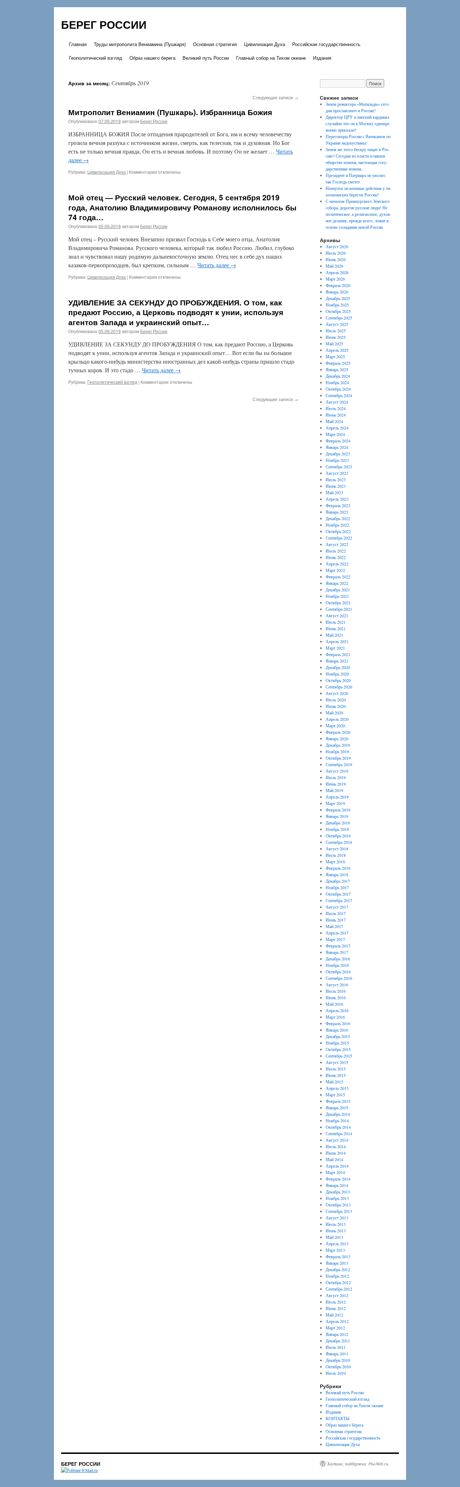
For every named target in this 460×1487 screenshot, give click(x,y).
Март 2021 (335, 648)
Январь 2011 (337, 1353)
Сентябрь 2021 (339, 609)
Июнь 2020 (336, 706)
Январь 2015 (337, 1107)
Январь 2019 (337, 816)
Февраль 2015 (338, 1101)
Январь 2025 (337, 369)
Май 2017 (334, 926)
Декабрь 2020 (338, 667)
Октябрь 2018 (338, 835)
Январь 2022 (337, 583)
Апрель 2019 (337, 797)
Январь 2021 (337, 661)
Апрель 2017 (337, 933)
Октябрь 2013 (338, 1205)
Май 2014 (334, 1159)
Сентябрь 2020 (339, 687)
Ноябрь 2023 (337, 460)
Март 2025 (335, 356)
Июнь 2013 (336, 1230)
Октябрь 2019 (338, 758)
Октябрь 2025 (338, 311)
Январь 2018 (337, 874)
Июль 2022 (336, 551)
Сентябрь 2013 (339, 1211)
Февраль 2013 (338, 1256)
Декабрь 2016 (338, 958)
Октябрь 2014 (338, 1127)
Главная (78, 44)
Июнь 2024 (336, 415)
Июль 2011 (336, 1347)
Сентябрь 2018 (339, 842)
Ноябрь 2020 (337, 674)
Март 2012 (335, 1328)
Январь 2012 (337, 1334)
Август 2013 (337, 1217)
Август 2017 (337, 907)
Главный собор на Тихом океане (271, 57)
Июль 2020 (336, 699)
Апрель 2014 (337, 1166)
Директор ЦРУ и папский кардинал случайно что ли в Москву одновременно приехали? (358, 123)
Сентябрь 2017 (339, 900)
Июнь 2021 (336, 628)
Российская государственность (326, 44)
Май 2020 (334, 712)
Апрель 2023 (337, 499)
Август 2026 (337, 246)
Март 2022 (335, 570)
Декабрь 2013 (338, 1192)
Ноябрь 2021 (337, 596)
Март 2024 (335, 434)
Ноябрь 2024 (337, 382)
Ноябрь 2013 (337, 1198)
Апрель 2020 (337, 719)
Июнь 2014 (336, 1153)
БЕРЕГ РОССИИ (104, 24)
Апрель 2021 (337, 641)
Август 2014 (337, 1140)
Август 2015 (337, 1062)
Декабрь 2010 (338, 1360)
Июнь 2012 (336, 1308)
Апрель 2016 (337, 1010)
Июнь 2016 (336, 997)
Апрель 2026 (337, 272)
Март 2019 (335, 803)
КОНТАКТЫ (337, 1418)
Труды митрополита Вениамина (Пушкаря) (140, 44)
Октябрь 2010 (338, 1366)
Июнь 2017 (336, 920)
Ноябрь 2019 (337, 751)
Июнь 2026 (336, 259)
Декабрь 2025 (338, 298)
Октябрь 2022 (338, 531)
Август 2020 (337, 693)
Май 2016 (334, 1004)
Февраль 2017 (338, 946)
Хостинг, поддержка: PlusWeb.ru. (358, 1463)
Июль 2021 (336, 622)
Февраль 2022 (338, 576)
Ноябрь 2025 (337, 305)
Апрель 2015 (337, 1088)
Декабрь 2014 (338, 1114)
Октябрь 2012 (338, 1282)
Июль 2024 (336, 408)
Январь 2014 (337, 1185)
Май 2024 (334, 421)
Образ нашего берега (152, 57)
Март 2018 (335, 861)
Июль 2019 (336, 777)
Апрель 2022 (337, 564)
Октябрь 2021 (338, 602)
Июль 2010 (336, 1373)
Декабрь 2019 (338, 745)
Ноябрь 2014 (337, 1120)
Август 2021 (337, 615)
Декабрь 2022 (338, 518)
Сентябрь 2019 (339, 764)
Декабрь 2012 (338, 1269)
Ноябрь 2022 (337, 525)
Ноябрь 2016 (337, 965)
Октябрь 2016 (338, 971)
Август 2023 (337, 473)
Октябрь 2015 (338, 1049)
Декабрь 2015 (338, 1036)
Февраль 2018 (338, 868)
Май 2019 (334, 790)
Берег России (153, 121)
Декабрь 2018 (338, 823)
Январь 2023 (337, 512)
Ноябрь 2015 (337, 1043)
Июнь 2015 (336, 1075)
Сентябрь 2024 (339, 395)
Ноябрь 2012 (337, 1276)
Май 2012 (334, 1315)
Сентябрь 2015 (339, 1056)
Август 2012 (337, 1295)
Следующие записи (275, 97)
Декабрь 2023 (338, 453)
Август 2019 (337, 771)
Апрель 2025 (337, 350)
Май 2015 (334, 1081)
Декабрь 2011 (338, 1340)
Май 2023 (334, 492)
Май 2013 (334, 1237)
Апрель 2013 (337, 1243)
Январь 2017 (337, 952)
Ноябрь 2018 (337, 829)
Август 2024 (337, 402)
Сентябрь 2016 (339, 978)
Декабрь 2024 (338, 376)
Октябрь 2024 (338, 389)
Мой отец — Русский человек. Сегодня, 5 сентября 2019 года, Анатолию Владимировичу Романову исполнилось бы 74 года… (182, 207)
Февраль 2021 (338, 654)
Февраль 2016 (338, 1023)
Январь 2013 (337, 1263)
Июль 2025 (336, 330)
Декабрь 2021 (338, 589)
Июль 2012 (336, 1302)
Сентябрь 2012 (339, 1289)
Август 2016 (337, 984)
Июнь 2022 (336, 557)
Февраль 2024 (338, 441)
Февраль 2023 (338, 505)
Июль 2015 (336, 1069)
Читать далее (216, 265)
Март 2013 (335, 1250)
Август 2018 (337, 848)
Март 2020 (335, 725)
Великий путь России (206, 57)
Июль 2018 (336, 855)
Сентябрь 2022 (339, 538)
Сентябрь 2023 (339, 466)
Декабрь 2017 (338, 881)
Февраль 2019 (338, 810)
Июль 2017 (336, 913)
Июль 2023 (336, 479)
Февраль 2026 (338, 285)
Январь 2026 (337, 292)
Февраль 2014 (338, 1179)
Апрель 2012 (337, 1321)
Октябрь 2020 (338, 680)
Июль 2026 (336, 253)
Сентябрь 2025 (339, 317)
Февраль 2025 (338, 363)
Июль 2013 (336, 1224)
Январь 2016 (337, 1030)
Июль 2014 (336, 1146)
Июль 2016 (336, 991)
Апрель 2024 (337, 428)
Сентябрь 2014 (339, 1133)
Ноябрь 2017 (337, 887)
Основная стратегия (215, 44)
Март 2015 (335, 1094)
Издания (322, 57)
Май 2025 (334, 343)
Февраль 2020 (338, 732)
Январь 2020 (337, 738)
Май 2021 (334, 635)
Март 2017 (335, 939)
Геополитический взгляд (95, 57)
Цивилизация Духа (264, 44)
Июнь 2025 (336, 337)
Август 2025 (337, 324)
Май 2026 (334, 266)
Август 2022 (337, 544)
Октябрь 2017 (338, 894)
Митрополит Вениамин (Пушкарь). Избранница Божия (170, 111)
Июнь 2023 (336, 486)
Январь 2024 (337, 447)
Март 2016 (335, 1017)
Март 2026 (335, 279)
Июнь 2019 (336, 784)
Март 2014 (335, 1172)
